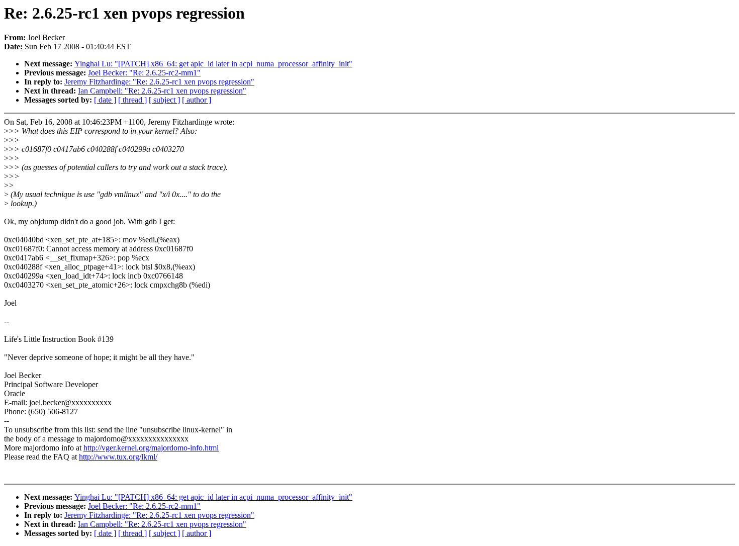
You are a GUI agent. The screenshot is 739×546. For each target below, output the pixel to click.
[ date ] (105, 100)
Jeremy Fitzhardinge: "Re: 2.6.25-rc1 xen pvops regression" (159, 81)
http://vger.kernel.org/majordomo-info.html (151, 447)
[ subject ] (164, 100)
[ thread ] (132, 100)
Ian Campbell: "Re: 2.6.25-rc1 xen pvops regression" (162, 90)
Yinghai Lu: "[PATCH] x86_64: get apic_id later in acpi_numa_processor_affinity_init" (213, 63)
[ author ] (196, 100)
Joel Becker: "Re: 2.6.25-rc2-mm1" (144, 72)
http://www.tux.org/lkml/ (118, 456)
